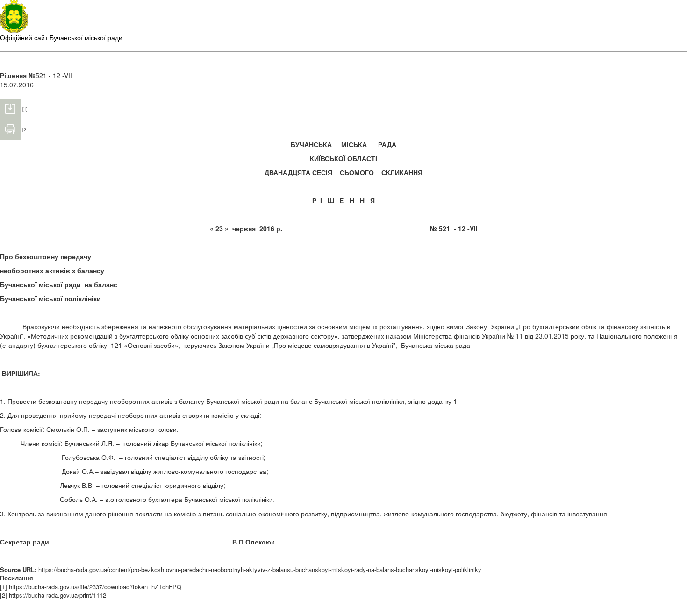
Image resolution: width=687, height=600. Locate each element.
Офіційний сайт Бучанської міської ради (61, 37)
